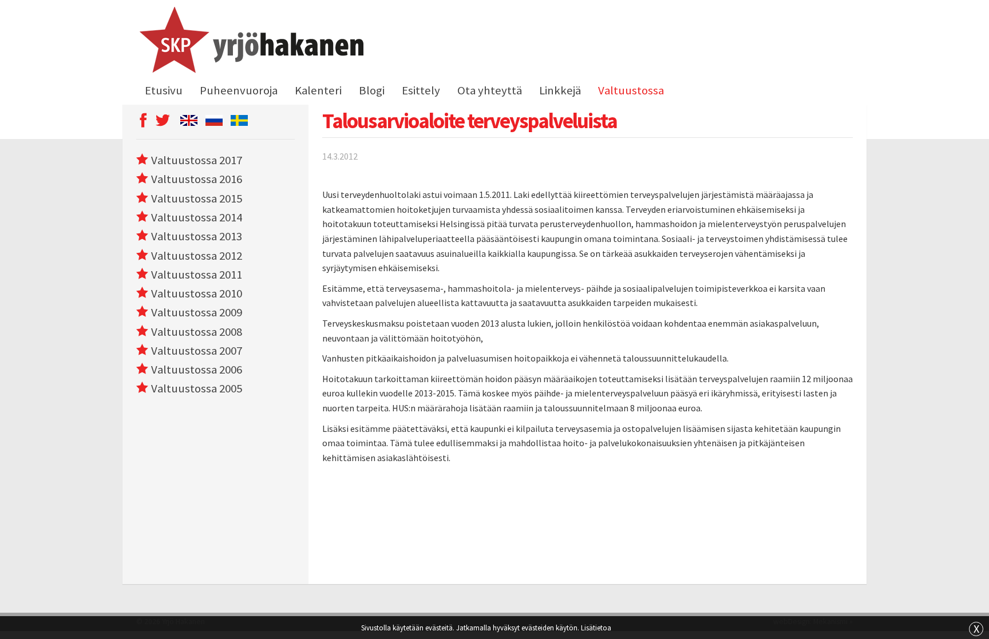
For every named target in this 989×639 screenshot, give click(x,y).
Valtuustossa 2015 (196, 198)
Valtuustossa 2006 (196, 369)
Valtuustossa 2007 (196, 350)
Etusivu (164, 90)
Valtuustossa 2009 (196, 312)
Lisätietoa (596, 627)
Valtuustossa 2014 (196, 217)
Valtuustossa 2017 (196, 160)
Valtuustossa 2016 (196, 179)
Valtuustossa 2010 (196, 293)
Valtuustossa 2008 (196, 331)
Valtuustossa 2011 (196, 274)
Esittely (421, 90)
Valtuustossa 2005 (196, 388)
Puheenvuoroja (239, 90)
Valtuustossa (631, 90)
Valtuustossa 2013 (196, 236)
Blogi (372, 90)
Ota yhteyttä (489, 90)
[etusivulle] (249, 41)
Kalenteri (318, 90)
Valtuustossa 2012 (196, 255)
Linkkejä (560, 90)
